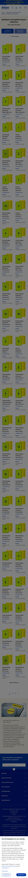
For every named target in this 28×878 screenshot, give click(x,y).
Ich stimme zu (21, 874)
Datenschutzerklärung (8, 866)
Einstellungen (5, 871)
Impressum (5, 868)
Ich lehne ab (6, 874)
